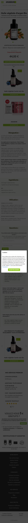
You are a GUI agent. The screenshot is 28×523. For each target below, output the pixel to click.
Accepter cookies (14, 269)
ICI (10, 265)
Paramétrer (5, 267)
